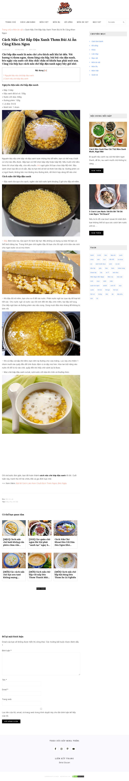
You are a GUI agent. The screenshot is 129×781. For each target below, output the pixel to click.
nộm (111, 281)
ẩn (45, 70)
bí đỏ (99, 255)
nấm (104, 281)
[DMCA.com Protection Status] (78, 776)
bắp (7, 502)
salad (105, 285)
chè (38, 165)
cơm (110, 264)
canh (120, 255)
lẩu (101, 272)
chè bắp (15, 502)
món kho (115, 272)
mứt (91, 281)
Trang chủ (6, 30)
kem (112, 268)
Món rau (110, 277)
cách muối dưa (101, 264)
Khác (93, 50)
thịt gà (107, 290)
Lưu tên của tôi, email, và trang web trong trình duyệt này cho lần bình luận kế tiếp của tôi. (39, 714)
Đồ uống (95, 46)
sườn (92, 290)
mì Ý (107, 272)
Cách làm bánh (97, 41)
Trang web (7, 699)
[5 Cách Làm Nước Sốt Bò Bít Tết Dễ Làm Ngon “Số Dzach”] (108, 209)
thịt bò (100, 290)
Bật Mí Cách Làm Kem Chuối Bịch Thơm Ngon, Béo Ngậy (41, 483)
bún (106, 255)
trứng (100, 294)
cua (104, 259)
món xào (119, 277)
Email (5, 689)
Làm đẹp (95, 54)
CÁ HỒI (111, 259)
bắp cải (113, 255)
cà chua (120, 259)
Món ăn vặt (18, 30)
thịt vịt (92, 294)
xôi (113, 294)
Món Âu (95, 66)
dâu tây (92, 268)
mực (98, 281)
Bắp (5, 241)
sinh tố (113, 285)
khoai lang (121, 268)
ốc (97, 298)
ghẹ (100, 268)
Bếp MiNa (64, 8)
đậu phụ (120, 294)
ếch (91, 298)
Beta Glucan (64, 762)
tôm (107, 294)
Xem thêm (41, 589)
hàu (106, 268)
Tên (4, 680)
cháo (91, 259)
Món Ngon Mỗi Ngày (97, 277)
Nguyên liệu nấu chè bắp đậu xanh (18, 75)
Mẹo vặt (95, 58)
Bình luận (32, 49)
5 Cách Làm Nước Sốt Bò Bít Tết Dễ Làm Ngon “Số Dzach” (106, 212)
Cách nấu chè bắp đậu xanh (15, 79)
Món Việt (95, 71)
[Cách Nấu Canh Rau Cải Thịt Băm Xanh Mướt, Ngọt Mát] (108, 146)
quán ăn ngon (94, 285)
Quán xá (95, 75)
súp (120, 285)
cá (91, 264)
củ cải (118, 264)
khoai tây (93, 272)
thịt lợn (115, 290)
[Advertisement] (41, 455)
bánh (92, 255)
